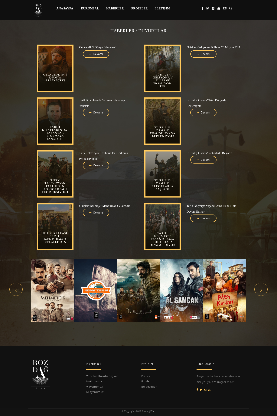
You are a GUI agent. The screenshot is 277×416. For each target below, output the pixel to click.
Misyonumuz (95, 392)
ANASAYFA (64, 8)
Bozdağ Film (40, 10)
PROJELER (139, 8)
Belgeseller (149, 386)
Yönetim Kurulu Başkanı (102, 376)
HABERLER (115, 8)
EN (225, 8)
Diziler (145, 376)
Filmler (146, 381)
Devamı (98, 54)
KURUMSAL (90, 8)
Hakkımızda (94, 381)
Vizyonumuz (94, 386)
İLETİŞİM (162, 8)
